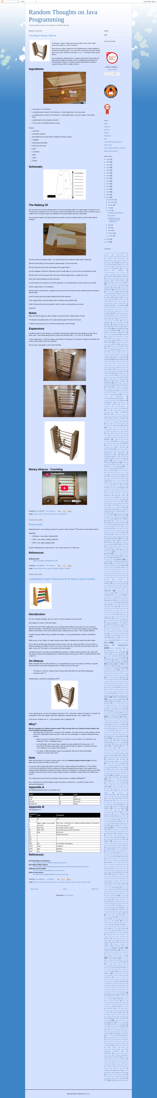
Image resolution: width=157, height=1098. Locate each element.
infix (124, 616)
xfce (112, 1074)
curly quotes (123, 433)
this (112, 998)
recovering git (122, 882)
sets (107, 928)
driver (105, 476)
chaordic (106, 363)
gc (112, 546)
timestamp (106, 1002)
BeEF (124, 320)
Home (65, 889)
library (124, 711)
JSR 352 (113, 685)
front (114, 534)
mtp (116, 771)
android (119, 282)
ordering (106, 810)
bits (59, 882)
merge (115, 748)
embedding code (124, 489)
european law (114, 507)
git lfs (111, 555)
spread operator (115, 956)
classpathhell (114, 371)
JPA (127, 675)
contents (116, 414)
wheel (116, 1064)
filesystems (120, 518)
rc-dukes (113, 876)
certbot (124, 357)
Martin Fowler (108, 740)
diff (111, 464)
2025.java (123, 264)
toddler (120, 1002)
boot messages (108, 334)
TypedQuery (123, 1016)
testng (106, 995)
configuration (108, 402)
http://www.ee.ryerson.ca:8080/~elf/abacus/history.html (50, 863)
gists (105, 552)
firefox (106, 522)
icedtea (106, 602)
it (118, 631)
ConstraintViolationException (111, 408)
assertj (106, 301)
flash (105, 524)
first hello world (121, 522)
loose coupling (119, 728)
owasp (108, 814)
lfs (113, 711)
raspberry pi (115, 874)
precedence (117, 849)
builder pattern (124, 346)
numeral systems (81, 882)
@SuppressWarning (109, 260)
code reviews (109, 379)
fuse (111, 540)
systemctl (118, 983)
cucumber (115, 433)
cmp (105, 377)
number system (70, 882)
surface (119, 979)
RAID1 (106, 874)
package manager (109, 816)
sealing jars (123, 919)
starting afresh (124, 965)
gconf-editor (123, 546)
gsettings (114, 573)
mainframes (123, 732)
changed (106, 361)
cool (114, 423)
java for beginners (116, 645)
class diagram (108, 369)
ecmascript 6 (107, 485)
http (123, 594)
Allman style (123, 278)
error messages (114, 503)
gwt (120, 575)
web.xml (124, 1057)
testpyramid (113, 995)
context (124, 414)
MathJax (117, 744)
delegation (125, 449)
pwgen (113, 864)
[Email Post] (58, 511)
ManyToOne (125, 734)
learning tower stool (119, 707)
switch (124, 979)
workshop (118, 1070)
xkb (121, 1074)
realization (123, 878)
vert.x (116, 1037)
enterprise (107, 495)
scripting (113, 917)
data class (123, 437)
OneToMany (107, 802)
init (114, 618)
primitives (108, 852)
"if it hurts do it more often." (112, 253)
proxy (107, 862)
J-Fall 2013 (112, 633)
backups (108, 315)
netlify (124, 779)
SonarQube (120, 952)
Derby (120, 458)
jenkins (122, 665)
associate (123, 301)
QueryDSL (107, 868)
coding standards (119, 381)
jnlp (105, 671)
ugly (105, 1020)
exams (106, 509)
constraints (106, 406)
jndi (126, 669)
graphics (118, 567)
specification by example (122, 954)
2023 (108, 167)
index (124, 614)
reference (124, 887)
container (123, 410)
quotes (115, 870)
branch (106, 338)
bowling (114, 336)
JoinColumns (123, 673)
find (125, 521)
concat (105, 396)
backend (126, 313)
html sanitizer (116, 594)
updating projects (114, 1026)
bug (107, 346)
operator (106, 806)
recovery (106, 883)
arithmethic (106, 299)
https (105, 600)
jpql (118, 677)
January (110, 236)
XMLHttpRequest (122, 1076)
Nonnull (108, 788)
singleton (106, 938)
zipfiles (120, 1080)
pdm (112, 829)
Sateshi (116, 913)
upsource (117, 1028)
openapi (106, 804)
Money (105, 767)
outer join (117, 812)
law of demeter (117, 703)
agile (126, 276)
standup (106, 965)
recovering (114, 882)
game (121, 542)
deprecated (107, 458)
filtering (108, 521)
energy (115, 491)
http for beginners (123, 596)
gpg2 (109, 565)
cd (125, 355)
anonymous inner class (121, 289)
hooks (118, 593)
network (106, 781)
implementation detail (110, 610)
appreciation (118, 295)
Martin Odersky (121, 740)
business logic (109, 348)
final (115, 521)
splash (107, 956)
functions (123, 538)
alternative (122, 280)
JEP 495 (110, 668)
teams (110, 991)
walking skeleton (112, 1047)
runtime (113, 907)
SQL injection (124, 958)
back (121, 313)
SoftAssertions (122, 942)
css (107, 433)
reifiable (113, 889)
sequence (113, 924)
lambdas (106, 701)
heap (122, 587)
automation (113, 311)
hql (105, 594)
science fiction (111, 915)
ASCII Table (108, 145)
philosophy (119, 837)
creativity (118, 429)
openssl (125, 804)
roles (105, 905)
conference (122, 400)
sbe (121, 913)
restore (109, 899)
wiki (107, 1066)
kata (119, 689)
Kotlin (106, 697)
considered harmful (110, 404)
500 (119, 266)
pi (106, 839)
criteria (124, 429)
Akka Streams (113, 278)
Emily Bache (109, 491)
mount (124, 769)
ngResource (107, 785)
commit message (124, 387)
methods (117, 757)
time (118, 1000)
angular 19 (117, 284)
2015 (108, 189)
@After (124, 253)
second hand (107, 920)
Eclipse (106, 482)
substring (124, 975)
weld (112, 1064)
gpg (105, 565)
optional (106, 808)
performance (110, 833)
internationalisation (110, 626)
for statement (108, 528)
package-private (108, 818)
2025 (108, 162)
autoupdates (109, 313)
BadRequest (112, 317)
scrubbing (125, 917)
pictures (112, 839)
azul (116, 313)
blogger (116, 328)
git (110, 552)
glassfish (118, 559)
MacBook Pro (122, 730)
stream (113, 971)
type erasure (107, 1016)
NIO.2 (124, 785)
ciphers (116, 367)
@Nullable (109, 258)
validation (122, 1031)
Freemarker (107, 534)
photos (126, 837)
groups (114, 571)
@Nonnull (119, 256)
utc (124, 1029)
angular (126, 282)
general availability (123, 548)
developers (123, 460)
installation (125, 620)
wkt (124, 1068)
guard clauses (122, 573)
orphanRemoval (108, 812)
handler (124, 581)
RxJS (105, 909)
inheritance (107, 618)
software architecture (119, 944)
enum (118, 499)
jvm (120, 687)
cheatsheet (107, 365)
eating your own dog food (115, 480)
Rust (119, 907)
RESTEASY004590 (123, 897)
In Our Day (113, 612)
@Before (106, 254)
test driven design (115, 993)
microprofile (124, 757)
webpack (113, 1060)
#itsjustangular (119, 260)
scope (119, 915)
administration (108, 276)
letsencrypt (107, 711)
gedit (109, 548)
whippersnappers (124, 1064)
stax (122, 969)
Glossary (107, 130)
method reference (123, 755)
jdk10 (119, 660)
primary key (125, 850)
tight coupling (109, 1000)
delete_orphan (110, 451)
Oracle (123, 808)
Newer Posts (34, 889)
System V (111, 983)
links (110, 714)
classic (124, 369)
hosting (124, 593)
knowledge (112, 695)
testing (124, 993)
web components (118, 1053)
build (116, 346)
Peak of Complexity (121, 829)
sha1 (113, 928)
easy (105, 480)
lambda (123, 699)
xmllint (105, 1078)
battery (120, 319)
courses (125, 425)
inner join (108, 620)
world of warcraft (111, 1072)
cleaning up (107, 373)
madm (116, 732)
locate (112, 722)
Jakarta (106, 637)
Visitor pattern (122, 1041)
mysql (108, 775)
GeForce (115, 548)
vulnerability (125, 1045)
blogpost (80, 52)
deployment (123, 456)
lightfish (124, 712)
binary (41, 514)
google (108, 563)
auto (116, 305)
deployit (116, 456)
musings (115, 773)
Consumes (115, 410)
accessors (122, 272)
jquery (124, 677)
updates (106, 1026)
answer (108, 291)
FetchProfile (120, 517)
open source (122, 802)
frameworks (122, 532)
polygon (112, 845)
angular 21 (125, 284)
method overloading (120, 753)
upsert (111, 1028)
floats (125, 524)
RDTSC (124, 876)
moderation (107, 765)
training (116, 1006)
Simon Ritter (119, 932)
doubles (112, 474)
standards (123, 963)
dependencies (108, 453)
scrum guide (115, 919)
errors (106, 505)
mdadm (117, 746)
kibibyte (61, 568)
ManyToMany (116, 734)
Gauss (107, 546)
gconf (116, 546)
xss (114, 1078)
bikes (124, 324)
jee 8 (124, 664)
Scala (126, 913)
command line (108, 385)
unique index (120, 1022)
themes (106, 996)
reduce (114, 886)
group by (106, 571)
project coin (119, 858)
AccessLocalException (109, 272)
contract (106, 420)
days (125, 441)
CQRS (123, 427)
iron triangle (123, 629)
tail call (110, 987)
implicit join (122, 610)
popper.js (118, 845)
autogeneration (110, 309)
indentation (116, 614)
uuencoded (109, 1031)
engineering (114, 493)
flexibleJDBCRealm (115, 524)
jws (124, 687)
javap (113, 654)
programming (124, 856)
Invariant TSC (109, 627)
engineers (123, 493)
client (118, 373)
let (114, 709)
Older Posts (95, 889)
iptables (116, 629)
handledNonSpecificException (111, 581)
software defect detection (112, 946)
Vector (126, 1033)
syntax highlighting (120, 981)
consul (108, 410)
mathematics (108, 744)
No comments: (51, 511)
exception (113, 509)
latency (126, 701)
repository (108, 893)
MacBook (112, 730)
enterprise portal (119, 495)
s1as (110, 909)
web (122, 1049)
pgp (113, 837)
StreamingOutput (122, 971)
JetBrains (117, 668)
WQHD (120, 1072)
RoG (125, 903)
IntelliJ (112, 624)
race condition (122, 870)
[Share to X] (67, 511)
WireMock (115, 1068)
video (121, 1037)
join (107, 673)
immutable (123, 606)
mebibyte (67, 568)
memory (106, 748)
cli (114, 373)
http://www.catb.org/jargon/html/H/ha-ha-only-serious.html (50, 874)
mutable (122, 773)
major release (107, 734)
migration (120, 761)
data (118, 437)
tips (112, 1002)
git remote (107, 557)
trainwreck (110, 1008)
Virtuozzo (120, 1039)
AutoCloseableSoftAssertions (111, 307)
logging (106, 724)
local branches (122, 718)
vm (105, 1045)
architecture (116, 297)
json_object (107, 681)
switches (106, 981)
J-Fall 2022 (123, 635)
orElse (114, 810)
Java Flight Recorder (120, 642)
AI (106, 278)
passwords (113, 825)
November (111, 202)
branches (114, 340)
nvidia (126, 796)
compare (113, 390)
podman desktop (108, 843)
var (127, 1031)
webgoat (106, 1060)
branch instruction (116, 338)
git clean (118, 552)
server (120, 924)
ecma (124, 484)
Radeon (106, 872)
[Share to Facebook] (69, 511)
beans (117, 320)
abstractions (115, 268)
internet (119, 626)
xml (125, 1074)
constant (123, 404)
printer (115, 852)
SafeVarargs (117, 909)
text (125, 995)
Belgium (115, 322)
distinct (124, 464)
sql (127, 956)
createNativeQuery (108, 429)
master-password (117, 742)
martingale (107, 742)
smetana (106, 940)
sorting (126, 952)
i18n (125, 600)
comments (109, 387)
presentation (117, 850)
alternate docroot (109, 280)
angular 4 (108, 286)
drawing (125, 474)
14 (106, 262)
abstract (106, 268)
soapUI (106, 942)
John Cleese (125, 671)
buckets (126, 344)
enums (124, 499)
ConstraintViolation (120, 406)
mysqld (115, 775)
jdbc (124, 658)
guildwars (106, 575)
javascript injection (111, 658)
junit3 (111, 687)
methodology (109, 757)
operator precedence (119, 806)
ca (110, 350)
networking (125, 781)
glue (113, 561)
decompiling (107, 447)
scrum (107, 919)
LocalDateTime (115, 720)
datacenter (117, 439)
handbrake (120, 579)
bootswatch (125, 334)
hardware (123, 583)
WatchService (107, 1049)
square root (124, 960)
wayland (116, 1049)
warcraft (123, 1047)
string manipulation (115, 975)
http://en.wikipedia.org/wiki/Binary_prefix (45, 561)
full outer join (109, 536)
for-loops (117, 528)
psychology (123, 862)
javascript (122, 654)
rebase (124, 880)
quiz (111, 870)
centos (110, 357)
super (114, 979)
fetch (105, 517)
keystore (111, 693)
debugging (125, 443)
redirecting (106, 886)
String (120, 973)
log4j (125, 722)
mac (105, 730)
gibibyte (55, 568)
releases (113, 891)
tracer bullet (111, 1004)
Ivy (122, 631)
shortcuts (123, 930)
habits (124, 575)
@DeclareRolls (120, 254)
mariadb (106, 738)
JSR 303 (110, 683)
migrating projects (109, 761)
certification (117, 359)
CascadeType (123, 354)
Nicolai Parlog (116, 785)
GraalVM (123, 565)
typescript (107, 1018)
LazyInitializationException (110, 705)
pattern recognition (123, 825)
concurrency (119, 396)
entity (114, 497)
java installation (116, 648)
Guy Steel (114, 575)
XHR (116, 1074)
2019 (108, 178)
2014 (108, 192)
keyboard (124, 689)
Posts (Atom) (69, 895)
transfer (118, 1008)
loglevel (123, 724)
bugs (112, 346)
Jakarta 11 (123, 637)
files (113, 518)
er (127, 501)
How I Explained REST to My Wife (114, 148)
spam (112, 954)
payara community (117, 827)
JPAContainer (110, 677)
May (109, 225)
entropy (113, 499)
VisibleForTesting (110, 1041)
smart (114, 938)
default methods (109, 449)
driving (111, 476)
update (124, 1024)
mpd (105, 771)
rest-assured (123, 895)
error (107, 503)
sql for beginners (113, 958)
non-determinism (116, 786)
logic (112, 724)
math (124, 742)
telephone (123, 991)
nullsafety (123, 794)
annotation (123, 287)
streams (106, 973)
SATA (105, 913)
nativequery (115, 777)
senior (117, 922)
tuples (110, 1014)
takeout (113, 989)
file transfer (107, 518)
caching (116, 350)
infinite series (115, 616)
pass (105, 823)
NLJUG (106, 787)
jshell (119, 679)
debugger (117, 443)
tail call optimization (119, 987)
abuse (124, 268)
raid (116, 872)
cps (117, 427)
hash (111, 585)
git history (116, 553)
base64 (119, 317)
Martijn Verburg (123, 738)
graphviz (112, 569)
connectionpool (121, 402)
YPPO (106, 1080)
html (109, 594)
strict (115, 973)
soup (107, 954)
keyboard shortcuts (109, 691)
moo (111, 769)
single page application (119, 936)
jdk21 (116, 662)
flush (105, 526)
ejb (119, 487)
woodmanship (63, 514)
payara (108, 827)
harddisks (107, 583)
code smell (119, 379)
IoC (127, 627)
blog (110, 328)
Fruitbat (126, 534)
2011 (108, 239)
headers (117, 587)
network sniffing (115, 781)
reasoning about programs (111, 880)
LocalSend (106, 722)
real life (117, 878)
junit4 (116, 687)
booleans (123, 332)
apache (121, 293)
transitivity (115, 1010)
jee (113, 664)
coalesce (110, 377)
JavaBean (115, 652)
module (114, 765)
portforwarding (109, 847)
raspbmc (106, 876)
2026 (108, 159)
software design (117, 948)
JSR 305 (117, 683)
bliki (107, 328)
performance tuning (122, 833)
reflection (106, 889)
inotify (113, 620)
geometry (117, 550)
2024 (108, 165)
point (116, 843)
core (125, 423)
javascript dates (108, 656)
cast (110, 355)
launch (108, 703)
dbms (105, 443)
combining (123, 383)
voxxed (110, 1045)
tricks (121, 1010)
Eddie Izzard (116, 485)
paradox (114, 819)
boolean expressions (110, 332)
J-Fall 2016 (113, 635)
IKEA (125, 604)
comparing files (122, 390)
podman (124, 841)
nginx (124, 783)
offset (124, 800)
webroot (120, 1060)
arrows (118, 299)
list (123, 717)
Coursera (118, 425)
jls (116, 670)
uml (110, 1020)
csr (127, 431)
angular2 (106, 287)
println (120, 852)
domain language (110, 472)
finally (120, 521)
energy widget (123, 491)
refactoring (115, 888)
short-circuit (114, 930)
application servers (108, 295)
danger (106, 437)
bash (125, 317)
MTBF (110, 771)
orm (122, 810)
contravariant (114, 420)
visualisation (107, 1043)
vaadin (116, 1031)
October (110, 205)
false (121, 513)
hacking (124, 577)
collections (107, 383)
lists (127, 717)
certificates (107, 359)
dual (125, 476)
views (107, 1039)
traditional (124, 1004)
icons (111, 602)
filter (127, 518)
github (115, 557)
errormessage (123, 503)
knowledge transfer (122, 695)
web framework (115, 1057)
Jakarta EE (114, 640)
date (113, 441)
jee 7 (118, 664)
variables (115, 1033)
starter (111, 965)
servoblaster (119, 926)
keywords (124, 693)
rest (115, 895)
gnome (118, 561)
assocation (114, 301)
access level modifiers (113, 270)
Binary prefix (36, 524)
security (116, 921)
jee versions (107, 665)
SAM (125, 909)
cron (105, 431)
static (121, 967)
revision (124, 899)
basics (36, 882)
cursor (124, 435)
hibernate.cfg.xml (121, 591)
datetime (119, 441)
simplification (123, 934)
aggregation (118, 276)
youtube (123, 1078)
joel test (118, 671)
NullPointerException (110, 794)
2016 (108, 186)
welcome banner (118, 1063)
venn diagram (109, 1037)
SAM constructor (108, 911)
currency (106, 435)
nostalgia (115, 788)
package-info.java (122, 816)
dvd (114, 478)
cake (105, 352)
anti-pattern (122, 291)
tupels (105, 1014)
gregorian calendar (121, 569)
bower (107, 336)
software (106, 944)
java (106, 642)
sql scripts (108, 960)
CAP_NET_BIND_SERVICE (118, 352)
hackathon (111, 577)
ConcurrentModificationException (113, 398)
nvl (107, 798)
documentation (116, 468)
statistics (116, 969)
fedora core (121, 515)
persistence (110, 835)
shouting (106, 932)
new (107, 783)
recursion (115, 883)
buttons (118, 348)
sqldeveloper (116, 960)
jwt (127, 687)
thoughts (118, 998)
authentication (108, 305)
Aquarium (125, 295)
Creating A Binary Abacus (42, 35)
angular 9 (123, 286)
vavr (121, 1033)
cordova (119, 423)
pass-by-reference (114, 823)
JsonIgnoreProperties (118, 681)
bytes (63, 882)
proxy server (115, 862)
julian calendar (124, 685)
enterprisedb (107, 497)
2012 (108, 197)
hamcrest (106, 579)
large (121, 701)
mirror (126, 761)
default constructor (119, 447)
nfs (119, 783)
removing (119, 891)
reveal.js (116, 899)
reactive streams (108, 878)
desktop (115, 460)
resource (124, 893)
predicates (108, 850)
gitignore (110, 559)
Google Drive (123, 563)
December (111, 199)
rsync (116, 905)
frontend (120, 534)
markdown (114, 738)
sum (116, 977)
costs (111, 425)
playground (116, 841)
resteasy (114, 897)
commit (116, 387)
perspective (107, 837)
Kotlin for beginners (120, 697)
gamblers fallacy (112, 542)
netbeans (125, 777)
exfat (120, 509)
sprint (122, 956)
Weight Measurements (111, 151)
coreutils (106, 425)
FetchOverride (112, 517)
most (119, 769)
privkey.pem (111, 854)
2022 (108, 170)
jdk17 (110, 662)
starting (117, 965)
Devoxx (116, 462)
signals (112, 932)
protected (125, 860)
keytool (118, 693)
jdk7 (121, 662)
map (107, 736)
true (125, 1010)
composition (116, 394)
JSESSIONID (107, 679)
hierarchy (106, 593)
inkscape (126, 618)
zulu (125, 1080)
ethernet (121, 505)
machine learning (108, 732)
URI (123, 1028)
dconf (110, 443)
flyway (110, 526)
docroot (107, 468)
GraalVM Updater (108, 567)
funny (105, 540)
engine (106, 493)
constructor (124, 408)
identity (122, 602)
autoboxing (122, 305)
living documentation (111, 718)
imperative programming (110, 608)
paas (115, 814)
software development (111, 950)
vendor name (109, 1035)
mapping (113, 736)
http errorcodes (113, 596)
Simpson (106, 936)
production (115, 856)
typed (115, 1016)
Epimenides (115, 501)
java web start (120, 650)
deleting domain (121, 451)
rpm (111, 905)
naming (106, 777)
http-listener (119, 598)
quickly (105, 870)
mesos (123, 748)
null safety (120, 790)
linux (126, 715)
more (115, 769)
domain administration (122, 470)
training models (124, 1006)
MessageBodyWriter (109, 750)
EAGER (124, 478)
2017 (108, 184)
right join (115, 903)
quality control (108, 866)
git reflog (124, 555)
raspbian (124, 874)
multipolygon (123, 771)
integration (116, 622)
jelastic (116, 665)
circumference (123, 367)
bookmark (115, 330)
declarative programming (113, 445)
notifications (107, 790)
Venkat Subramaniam (121, 1035)
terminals (106, 993)
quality (124, 864)
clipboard (124, 373)
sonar (113, 952)
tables (105, 985)
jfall (124, 668)
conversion (125, 421)
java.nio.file (107, 652)
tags (125, 985)
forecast (124, 528)
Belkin (121, 322)
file (126, 517)
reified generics (121, 889)
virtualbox (113, 1039)
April (109, 227)
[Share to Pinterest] (71, 511)
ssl (127, 962)
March (110, 230)
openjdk (118, 804)
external (126, 511)
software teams (124, 950)
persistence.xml (121, 835)
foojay (125, 526)
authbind (124, 303)
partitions (124, 821)
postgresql (109, 849)
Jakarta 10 (114, 637)
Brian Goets (123, 340)
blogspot (123, 328)
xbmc (107, 1074)
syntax (111, 981)
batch (113, 319)
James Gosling (123, 640)
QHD (119, 864)
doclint (126, 466)
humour (111, 600)
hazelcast (106, 587)
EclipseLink (116, 484)
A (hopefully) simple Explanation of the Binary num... (114, 219)
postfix (126, 847)
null (114, 790)
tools (125, 1002)
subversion (107, 977)
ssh (123, 962)
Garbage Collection (122, 544)
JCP (119, 658)
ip (106, 629)
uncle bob (112, 1022)
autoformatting (124, 307)
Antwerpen (114, 293)
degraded (118, 449)
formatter (116, 530)
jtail (118, 685)
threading (125, 998)
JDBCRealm (107, 660)
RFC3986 (114, 901)
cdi (105, 357)
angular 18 (110, 284)
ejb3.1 (124, 487)
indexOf (106, 616)
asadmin (124, 299)
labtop (117, 699)
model (115, 763)
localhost (124, 720)
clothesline (106, 375)
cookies (108, 423)
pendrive (106, 831)
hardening (115, 583)
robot (121, 903)
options (115, 808)
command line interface (121, 385)
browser (115, 344)
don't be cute (122, 472)
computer (124, 394)
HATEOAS (124, 585)
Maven (106, 746)
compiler (106, 392)
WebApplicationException (110, 1059)
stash (107, 967)
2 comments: (50, 879)
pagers (124, 818)
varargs (108, 1033)
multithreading (107, 773)
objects (117, 800)
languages (115, 701)
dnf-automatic (112, 466)
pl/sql (124, 839)
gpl (113, 565)
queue (124, 868)
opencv (112, 804)
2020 (108, 175)
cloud (113, 375)
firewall (112, 522)
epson (122, 501)
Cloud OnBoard (122, 375)
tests (120, 995)
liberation (119, 711)
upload (106, 1028)
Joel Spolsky (111, 671)
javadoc (123, 652)
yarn (118, 1078)
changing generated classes (118, 361)
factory (115, 513)
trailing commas (108, 1006)
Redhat (123, 883)
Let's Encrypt (122, 709)
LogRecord (116, 726)
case (105, 355)
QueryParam (117, 868)
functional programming (111, 538)
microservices (111, 759)
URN (107, 1029)
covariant (110, 427)
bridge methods (119, 342)
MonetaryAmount (122, 765)
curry (120, 435)
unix (118, 1024)
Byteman (124, 348)
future (115, 540)
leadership (123, 705)
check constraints (116, 365)
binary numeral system (51, 514)
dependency (121, 453)
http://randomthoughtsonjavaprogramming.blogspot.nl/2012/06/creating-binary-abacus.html (61, 866)
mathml (124, 744)
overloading (125, 812)
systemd (125, 983)
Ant (114, 291)
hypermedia (119, 600)
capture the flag (108, 354)
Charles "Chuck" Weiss (118, 363)
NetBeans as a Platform (113, 779)
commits (118, 388)
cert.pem (117, 357)
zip (116, 1080)
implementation (122, 608)
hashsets (117, 585)
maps (118, 736)
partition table (114, 821)
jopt (112, 675)
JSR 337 (106, 685)
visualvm (115, 1043)
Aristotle (124, 297)
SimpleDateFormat (111, 934)
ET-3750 (113, 505)
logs (122, 726)
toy (105, 1004)
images (116, 606)
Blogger (87, 1094)
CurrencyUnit (113, 435)
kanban (114, 689)
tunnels (124, 1012)
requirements (116, 893)
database (107, 439)
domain (112, 470)
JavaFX (106, 654)
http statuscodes (110, 598)
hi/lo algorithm (122, 589)
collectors (116, 383)
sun (121, 977)
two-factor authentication (120, 1014)
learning (110, 707)
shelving (106, 930)
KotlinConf (110, 699)
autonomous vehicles (123, 311)
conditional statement (109, 400)
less (110, 709)
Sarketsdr (124, 911)
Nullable (120, 792)
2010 (108, 242)
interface (118, 624)
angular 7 (115, 286)
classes (118, 369)
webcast (122, 1059)
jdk (115, 660)
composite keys (116, 392)
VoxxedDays (117, 1045)
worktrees (125, 1070)
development (108, 462)
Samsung (117, 911)
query (124, 866)
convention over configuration (111, 421)
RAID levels (122, 872)
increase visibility (122, 612)
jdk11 (124, 660)
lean (105, 707)
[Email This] (63, 511)
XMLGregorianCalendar (110, 1076)
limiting (105, 714)
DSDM (116, 476)
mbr (112, 746)
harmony (106, 585)
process (124, 854)
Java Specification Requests (113, 142)
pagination (106, 819)
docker (120, 466)
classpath (106, 371)
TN (116, 1002)
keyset (105, 693)
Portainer (125, 845)
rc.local (118, 876)
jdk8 (126, 662)
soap (125, 940)
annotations (107, 289)
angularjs (115, 287)
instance (109, 622)
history (113, 593)
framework (113, 532)
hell (113, 589)
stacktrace (115, 963)
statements (114, 967)
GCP (105, 548)
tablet (110, 985)
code (116, 377)
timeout (124, 1000)
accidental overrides (109, 274)
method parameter (109, 755)
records (106, 882)
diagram (124, 462)
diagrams (106, 464)
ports (121, 847)
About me (107, 126)
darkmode (112, 437)
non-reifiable (125, 786)
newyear (113, 783)
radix (88, 882)
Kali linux (108, 689)
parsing (106, 821)
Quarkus (117, 866)
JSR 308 (124, 683)
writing (126, 1072)
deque (115, 458)
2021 (108, 173)
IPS (110, 629)
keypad (119, 691)
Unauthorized (118, 1020)
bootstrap (116, 334)
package (122, 814)
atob (118, 303)
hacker (118, 577)
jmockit (121, 669)
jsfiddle (114, 679)
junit (107, 687)
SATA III (111, 913)
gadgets (121, 540)
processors (106, 856)
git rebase (117, 555)
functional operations (121, 536)
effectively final (112, 487)
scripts (119, 917)
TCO (105, 991)
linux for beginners (113, 717)
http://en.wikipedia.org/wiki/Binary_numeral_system (49, 870)
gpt (117, 565)
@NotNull (126, 256)
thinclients (113, 996)
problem (118, 854)
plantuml (106, 841)
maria (124, 736)
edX (105, 487)
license (106, 712)
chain (124, 359)
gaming (112, 544)
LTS (125, 728)
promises (112, 860)
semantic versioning (109, 922)
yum (112, 1080)
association (107, 303)
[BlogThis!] (65, 511)
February (111, 233)
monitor (112, 767)
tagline (120, 985)
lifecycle (112, 712)
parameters (123, 819)
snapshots (113, 940)
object (113, 798)
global (107, 561)
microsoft (122, 759)
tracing (117, 1004)
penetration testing (115, 831)
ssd (118, 962)
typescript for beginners (119, 1018)
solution (108, 952)
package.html (117, 818)
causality (120, 355)
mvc (127, 773)
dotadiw (106, 474)
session (126, 926)
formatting (123, 530)
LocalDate (106, 720)
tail (105, 987)
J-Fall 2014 (120, 633)
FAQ (105, 139)
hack (105, 577)
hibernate (107, 591)
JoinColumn (114, 673)
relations (106, 891)
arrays (113, 299)
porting (117, 847)
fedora (112, 515)
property (119, 860)
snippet (120, 940)
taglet (115, 985)
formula (106, 532)
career (115, 354)
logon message (108, 726)
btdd (121, 344)
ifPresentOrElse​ (117, 604)
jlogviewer (111, 669)
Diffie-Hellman (117, 464)
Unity (112, 1024)
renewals (126, 891)
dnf (105, 466)
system (106, 983)
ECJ (125, 480)
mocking (109, 763)
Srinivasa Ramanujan (109, 962)
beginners (107, 322)
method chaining (115, 752)
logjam (117, 724)
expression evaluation (115, 511)
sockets (113, 942)
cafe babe (123, 350)
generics (108, 550)
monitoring (119, 767)
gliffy (127, 559)
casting (114, 355)
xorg (110, 1078)
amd (114, 282)
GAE (126, 540)
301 (110, 266)
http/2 (125, 598)
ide (116, 602)
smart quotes (122, 938)
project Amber (109, 858)
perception (125, 831)
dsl (121, 476)
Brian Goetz (108, 342)
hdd (112, 587)
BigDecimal (116, 324)
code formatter (124, 377)
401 (115, 266)
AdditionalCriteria (122, 274)
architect (108, 297)
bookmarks (123, 330)
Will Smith (119, 1066)
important (106, 612)
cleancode (123, 371)
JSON (124, 679)
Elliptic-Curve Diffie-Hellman (111, 489)
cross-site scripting (119, 431)
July (109, 208)
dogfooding (125, 468)
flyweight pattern (117, 526)
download (118, 474)
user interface (113, 1029)
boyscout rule (122, 336)
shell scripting (121, 928)
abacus (36, 514)
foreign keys (107, 530)
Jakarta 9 (106, 640)
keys (125, 691)
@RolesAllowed (121, 258)
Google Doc (115, 563)
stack (108, 963)
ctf (110, 433)
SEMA (124, 920)
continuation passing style (111, 416)
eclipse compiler (116, 482)
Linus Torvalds (118, 714)
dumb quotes (107, 478)
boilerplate (106, 330)
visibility (126, 1039)
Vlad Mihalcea (122, 1043)
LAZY (124, 703)
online (114, 802)
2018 (108, 181)
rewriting (106, 901)
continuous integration (119, 418)
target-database (122, 989)
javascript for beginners (121, 656)
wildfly (112, 1066)
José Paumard (119, 675)
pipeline (118, 839)
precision (125, 849)
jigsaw (105, 669)
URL (127, 1028)
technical (116, 991)
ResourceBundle (108, 895)
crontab (110, 431)
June (110, 210)
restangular (107, 897)
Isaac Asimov (107, 631)
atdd (113, 303)
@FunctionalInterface (109, 256)
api (125, 293)
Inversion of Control (119, 627)
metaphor (119, 750)
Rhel (119, 901)
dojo (107, 470)
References (107, 136)
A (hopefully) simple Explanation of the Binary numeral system (62, 578)
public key (106, 864)
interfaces (125, 624)
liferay (118, 712)
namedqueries (122, 775)
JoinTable (106, 675)
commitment (109, 388)
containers (106, 412)
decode (124, 445)
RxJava (124, 907)
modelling (123, 763)
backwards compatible (118, 315)
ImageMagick (107, 606)
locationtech (119, 722)
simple (126, 932)
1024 (127, 260)
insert (118, 620)
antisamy (106, 293)
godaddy (125, 561)
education (123, 485)
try (104, 1012)
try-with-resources (113, 1012)
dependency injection (110, 454)
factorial (108, 513)
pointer (121, 843)
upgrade (123, 1026)
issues (114, 631)
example (123, 507)
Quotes (106, 133)
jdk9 (109, 664)
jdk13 (105, 662)
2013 (108, 194)
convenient (123, 420)
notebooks (123, 788)
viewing (126, 1037)
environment (107, 501)
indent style (107, 614)
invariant (126, 626)
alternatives (107, 282)
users (120, 1029)
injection (119, 618)
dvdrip (118, 478)
